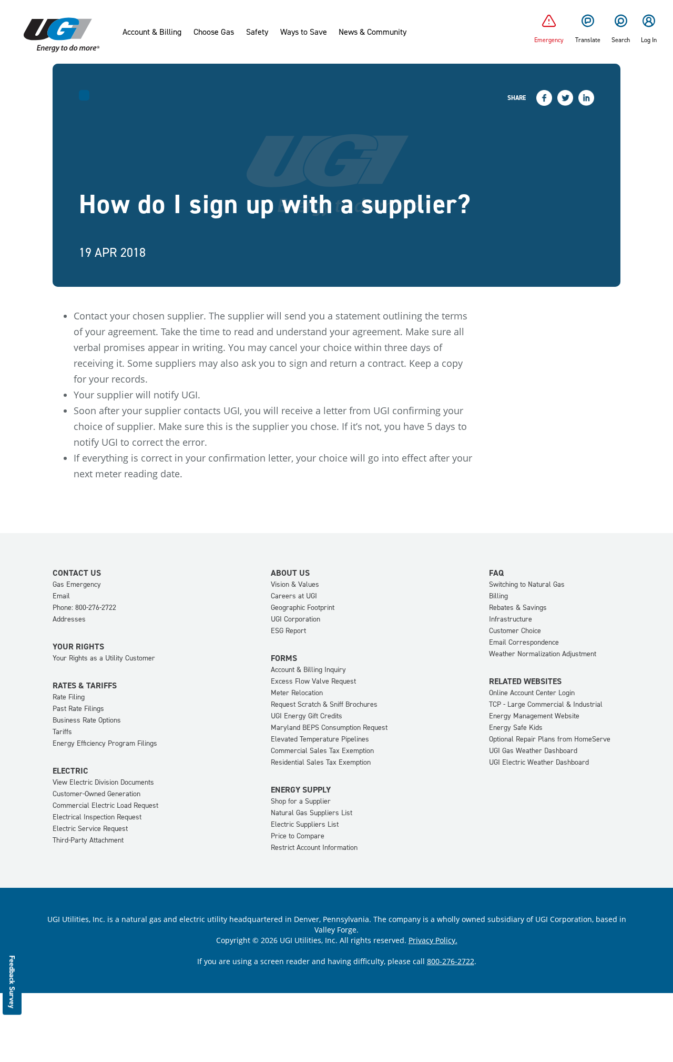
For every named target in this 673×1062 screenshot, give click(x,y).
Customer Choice (515, 631)
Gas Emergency (77, 584)
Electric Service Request (90, 829)
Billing (498, 596)
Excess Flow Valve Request (313, 681)
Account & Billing (152, 32)
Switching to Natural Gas (527, 584)
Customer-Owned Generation (96, 794)
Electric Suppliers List (305, 824)
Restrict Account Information (314, 848)
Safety (257, 32)
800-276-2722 (450, 961)
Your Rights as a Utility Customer (104, 658)
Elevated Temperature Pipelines (320, 739)
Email (61, 596)
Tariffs (62, 732)
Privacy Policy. (433, 940)
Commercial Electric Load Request (105, 805)
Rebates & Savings (518, 608)
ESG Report (288, 631)
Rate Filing (69, 697)
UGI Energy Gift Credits (306, 716)
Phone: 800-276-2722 (84, 608)
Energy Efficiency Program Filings (105, 743)
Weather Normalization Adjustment (542, 654)
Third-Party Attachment (88, 840)
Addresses (69, 619)
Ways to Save (303, 32)
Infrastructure (510, 619)
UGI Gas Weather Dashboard (533, 751)
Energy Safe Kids (516, 728)
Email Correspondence (524, 642)
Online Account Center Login (532, 693)
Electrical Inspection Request (97, 817)
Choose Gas (213, 32)
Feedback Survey (12, 981)
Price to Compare (297, 836)
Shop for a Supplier (301, 801)
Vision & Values (295, 584)
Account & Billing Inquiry (308, 670)
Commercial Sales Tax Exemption (322, 751)
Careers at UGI (294, 596)
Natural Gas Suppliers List (311, 813)
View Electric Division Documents (103, 782)
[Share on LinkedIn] (586, 98)
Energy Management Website (534, 716)
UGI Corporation (295, 619)
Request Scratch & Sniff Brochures (324, 704)
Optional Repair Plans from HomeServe (549, 739)
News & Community (372, 32)
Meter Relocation (297, 693)
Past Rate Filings (78, 709)
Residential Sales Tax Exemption (321, 762)
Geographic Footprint (302, 608)
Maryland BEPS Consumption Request (329, 728)
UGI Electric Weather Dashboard (539, 762)
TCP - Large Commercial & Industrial (546, 704)
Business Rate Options (87, 720)
